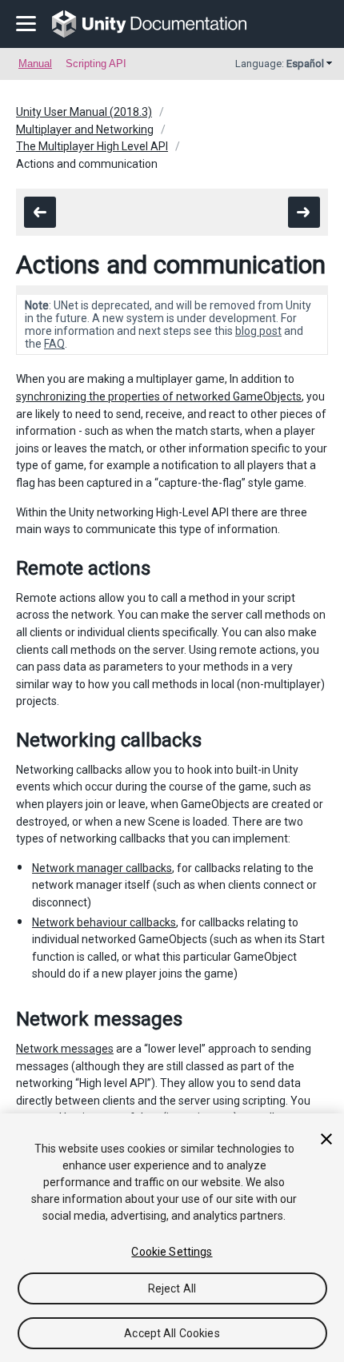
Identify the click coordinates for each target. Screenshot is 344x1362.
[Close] (326, 1139)
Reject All (172, 1288)
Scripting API (96, 64)
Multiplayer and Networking (85, 129)
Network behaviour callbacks (104, 922)
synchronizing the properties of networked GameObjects (159, 396)
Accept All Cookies (172, 1333)
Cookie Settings (171, 1251)
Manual (35, 64)
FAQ (54, 343)
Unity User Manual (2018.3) (84, 112)
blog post (258, 331)
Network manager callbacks (102, 868)
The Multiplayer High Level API (92, 146)
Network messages (65, 1048)
